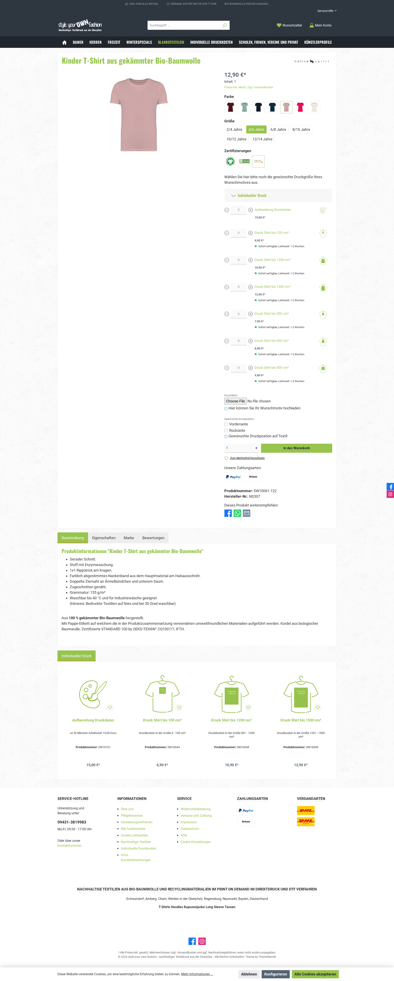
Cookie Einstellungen (196, 842)
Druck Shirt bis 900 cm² (272, 368)
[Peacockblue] (272, 107)
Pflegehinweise (132, 816)
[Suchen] (225, 25)
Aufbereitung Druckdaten (273, 210)
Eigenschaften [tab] (104, 538)
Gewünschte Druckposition (239, 419)
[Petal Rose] (286, 107)
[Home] (64, 42)
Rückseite (237, 430)
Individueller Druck (251, 195)
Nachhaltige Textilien (136, 842)
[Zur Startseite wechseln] (80, 25)
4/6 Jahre (256, 129)
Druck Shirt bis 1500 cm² (273, 287)
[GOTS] (230, 161)
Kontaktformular (69, 846)
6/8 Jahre (278, 129)
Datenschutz (190, 829)
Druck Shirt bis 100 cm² (272, 233)
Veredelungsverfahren (136, 822)
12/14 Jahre (263, 139)
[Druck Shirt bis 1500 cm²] (301, 694)
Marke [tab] (129, 538)
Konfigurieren (275, 974)
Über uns (127, 809)
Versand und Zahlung (196, 816)
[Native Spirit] (311, 61)
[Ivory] (314, 107)
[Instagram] (202, 941)
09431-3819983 (71, 822)
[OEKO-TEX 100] (258, 161)
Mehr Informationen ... (197, 974)
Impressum (189, 822)
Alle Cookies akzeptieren (315, 974)
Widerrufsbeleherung (196, 809)
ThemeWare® (267, 956)
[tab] (72, 537)
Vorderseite (238, 424)
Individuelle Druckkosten (138, 848)
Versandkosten (186, 952)
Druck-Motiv (230, 395)
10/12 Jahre (236, 139)
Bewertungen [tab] (153, 538)
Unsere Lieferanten (134, 835)
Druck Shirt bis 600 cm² (272, 341)
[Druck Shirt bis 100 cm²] (162, 694)
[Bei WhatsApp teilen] (237, 513)
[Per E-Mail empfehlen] (246, 513)
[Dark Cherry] (230, 107)
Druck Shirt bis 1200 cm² (273, 260)
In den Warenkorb (296, 448)
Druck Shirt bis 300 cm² (272, 314)
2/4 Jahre (234, 129)
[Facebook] (192, 941)
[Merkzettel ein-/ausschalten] (110, 707)
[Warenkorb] (337, 24)
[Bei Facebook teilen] (228, 513)
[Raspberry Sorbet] (300, 107)
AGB (184, 835)
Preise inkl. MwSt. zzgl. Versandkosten (248, 87)
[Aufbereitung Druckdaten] (93, 694)
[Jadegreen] (244, 107)
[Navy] (258, 107)
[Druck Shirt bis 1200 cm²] (231, 694)
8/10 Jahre (301, 129)
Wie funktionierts (133, 829)
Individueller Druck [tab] (77, 656)
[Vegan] (244, 161)
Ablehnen (249, 974)
